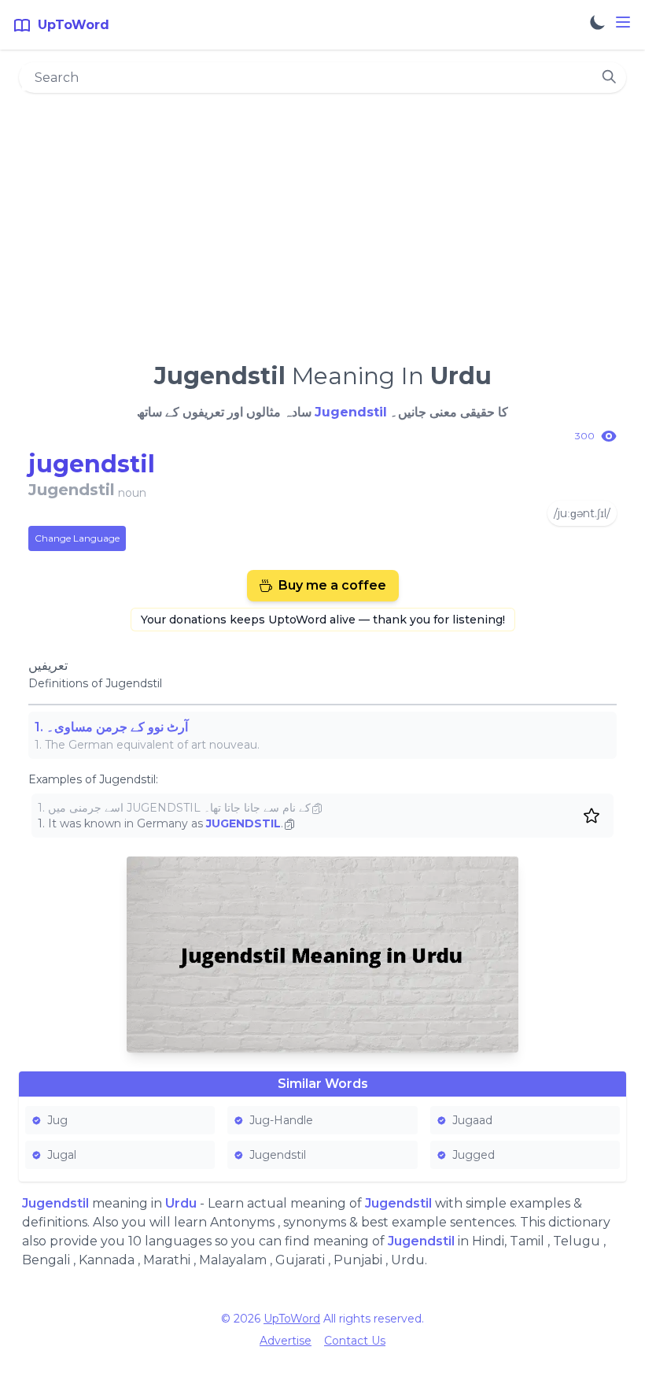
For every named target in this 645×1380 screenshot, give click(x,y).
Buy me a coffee (332, 585)
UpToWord (292, 1319)
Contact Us (354, 1341)
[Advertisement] (322, 221)
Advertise (285, 1341)
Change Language (77, 538)
